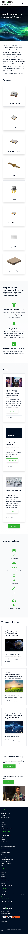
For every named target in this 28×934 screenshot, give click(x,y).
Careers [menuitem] (3, 876)
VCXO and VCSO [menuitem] (5, 817)
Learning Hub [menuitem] (4, 857)
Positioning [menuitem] (4, 841)
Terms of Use (20, 929)
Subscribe (7, 782)
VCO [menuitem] (2, 822)
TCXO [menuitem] (3, 815)
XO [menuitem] (2, 820)
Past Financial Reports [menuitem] (6, 885)
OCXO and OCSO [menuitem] (5, 813)
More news (13, 526)
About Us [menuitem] (3, 872)
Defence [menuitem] (3, 839)
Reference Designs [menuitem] (5, 861)
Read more (11, 411)
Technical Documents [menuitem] (6, 863)
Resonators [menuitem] (3, 824)
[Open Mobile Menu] (25, 3)
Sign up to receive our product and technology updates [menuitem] (13, 894)
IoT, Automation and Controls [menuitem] (8, 846)
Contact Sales (8, 766)
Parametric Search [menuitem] (5, 852)
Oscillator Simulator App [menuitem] (7, 859)
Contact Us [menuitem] (4, 891)
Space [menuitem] (2, 837)
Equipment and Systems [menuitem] (6, 828)
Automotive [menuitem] (4, 844)
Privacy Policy (4, 930)
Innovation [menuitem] (3, 878)
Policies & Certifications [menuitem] (6, 881)
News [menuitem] (2, 874)
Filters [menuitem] (2, 826)
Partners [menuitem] (3, 883)
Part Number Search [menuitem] (6, 854)
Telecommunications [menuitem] (6, 835)
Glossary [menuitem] (3, 865)
